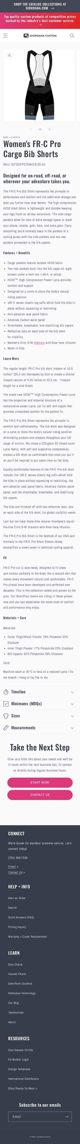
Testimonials (16, 1012)
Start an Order (17, 898)
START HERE (40, 782)
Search (12, 908)
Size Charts (15, 964)
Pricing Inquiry (17, 927)
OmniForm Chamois (20, 984)
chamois (39, 343)
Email (12, 866)
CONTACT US (40, 795)
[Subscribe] (67, 1117)
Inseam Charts (17, 974)
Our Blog (13, 1003)
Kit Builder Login (18, 1059)
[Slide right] (49, 129)
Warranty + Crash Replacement (27, 937)
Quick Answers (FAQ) (21, 917)
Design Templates (19, 1069)
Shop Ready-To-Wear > (22, 1088)
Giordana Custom (43, 1137)
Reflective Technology (21, 993)
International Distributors (23, 1079)
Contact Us (15, 872)
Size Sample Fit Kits (20, 1050)
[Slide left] (30, 129)
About (11, 1022)
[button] (5, 35)
